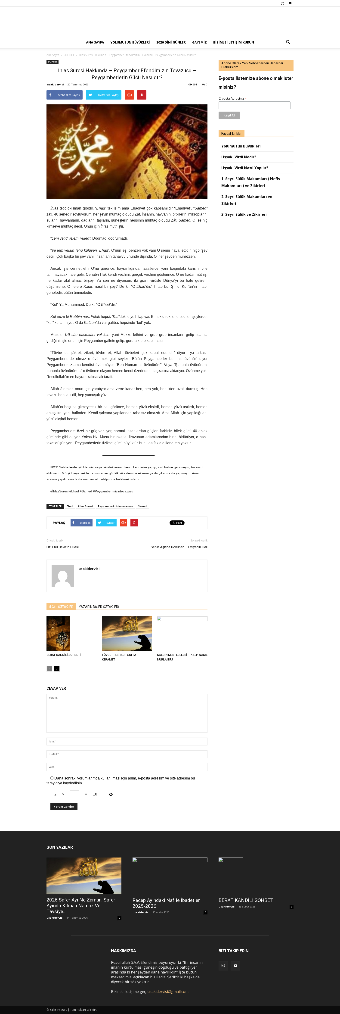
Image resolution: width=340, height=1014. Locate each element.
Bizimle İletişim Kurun (233, 42)
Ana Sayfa (95, 42)
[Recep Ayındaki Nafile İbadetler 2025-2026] (170, 876)
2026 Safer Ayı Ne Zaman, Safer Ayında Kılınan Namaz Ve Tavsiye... (80, 905)
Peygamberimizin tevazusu (115, 506)
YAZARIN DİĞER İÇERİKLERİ (99, 607)
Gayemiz (199, 42)
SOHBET (52, 61)
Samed (142, 506)
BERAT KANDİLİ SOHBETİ (63, 655)
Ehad (70, 506)
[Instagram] (282, 3)
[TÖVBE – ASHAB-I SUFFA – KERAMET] (127, 633)
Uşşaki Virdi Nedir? (238, 157)
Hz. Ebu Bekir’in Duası (62, 547)
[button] (288, 42)
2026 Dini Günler (171, 42)
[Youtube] (290, 3)
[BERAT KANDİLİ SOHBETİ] (71, 633)
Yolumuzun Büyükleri (130, 42)
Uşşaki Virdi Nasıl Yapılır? (244, 167)
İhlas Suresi (85, 506)
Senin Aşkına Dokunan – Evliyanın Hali (179, 547)
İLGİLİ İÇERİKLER (61, 607)
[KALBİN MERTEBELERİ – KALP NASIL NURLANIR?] (182, 633)
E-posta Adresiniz (233, 98)
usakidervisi (55, 84)
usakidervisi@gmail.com (168, 991)
